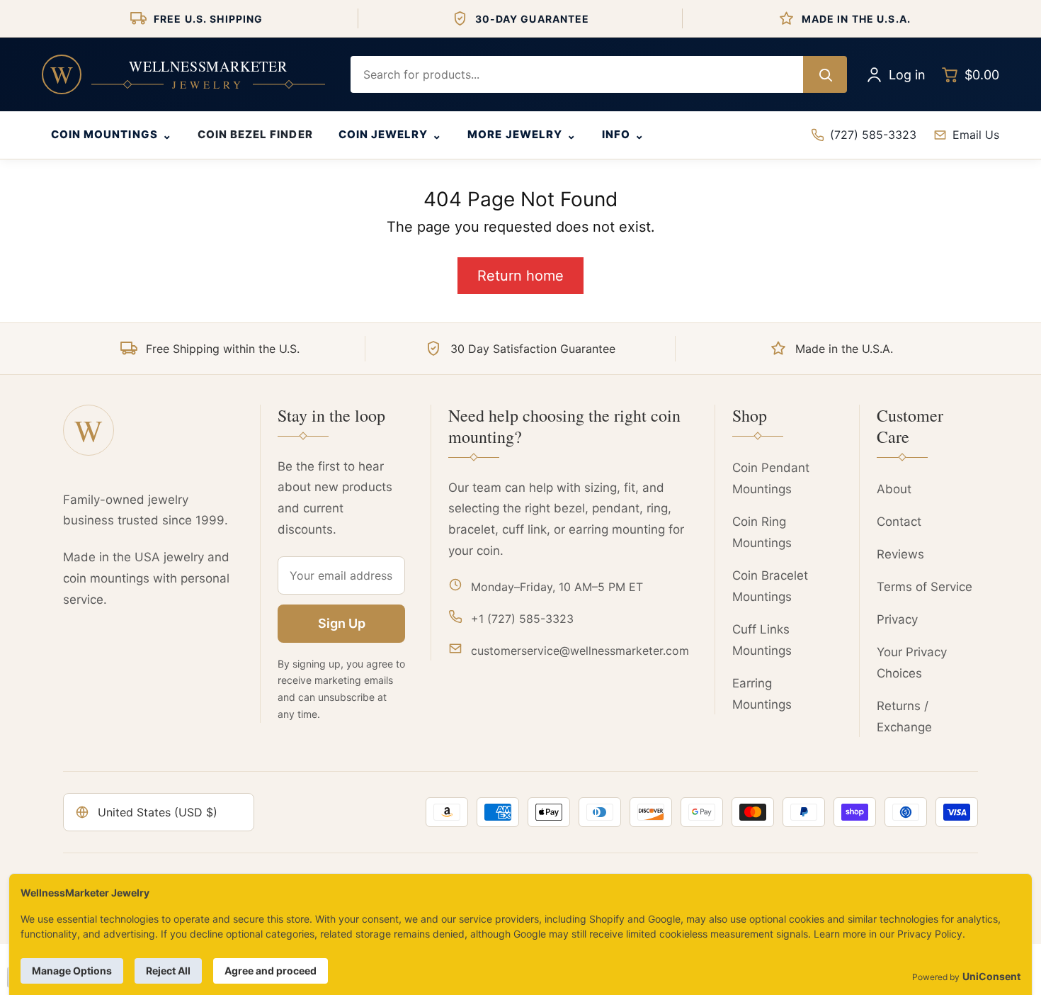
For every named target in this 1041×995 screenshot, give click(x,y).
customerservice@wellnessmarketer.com (580, 650)
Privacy (897, 619)
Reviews (900, 554)
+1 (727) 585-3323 (522, 619)
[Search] (825, 74)
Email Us (975, 135)
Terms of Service (924, 587)
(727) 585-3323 (873, 135)
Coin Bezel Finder (255, 134)
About (894, 489)
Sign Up (341, 623)
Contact (899, 522)
